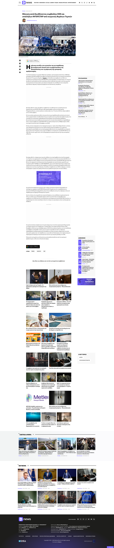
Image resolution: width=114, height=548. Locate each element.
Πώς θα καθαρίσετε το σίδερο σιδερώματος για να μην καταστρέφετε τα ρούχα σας (27, 506)
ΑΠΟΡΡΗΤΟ (111, 547)
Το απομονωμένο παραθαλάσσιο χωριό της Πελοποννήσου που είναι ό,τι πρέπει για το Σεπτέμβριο (88, 268)
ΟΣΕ (44, 251)
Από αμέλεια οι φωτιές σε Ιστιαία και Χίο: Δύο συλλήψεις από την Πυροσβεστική (85, 111)
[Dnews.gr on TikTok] (87, 3)
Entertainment (79, 455)
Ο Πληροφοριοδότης (86, 250)
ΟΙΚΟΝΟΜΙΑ (42, 2)
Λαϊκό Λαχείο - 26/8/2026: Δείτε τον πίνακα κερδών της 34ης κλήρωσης (88, 260)
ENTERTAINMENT (72, 2)
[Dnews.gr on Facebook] (80, 3)
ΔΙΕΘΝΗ (52, 2)
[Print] (20, 72)
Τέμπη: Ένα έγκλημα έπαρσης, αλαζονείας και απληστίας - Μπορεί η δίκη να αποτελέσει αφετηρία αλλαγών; (47, 452)
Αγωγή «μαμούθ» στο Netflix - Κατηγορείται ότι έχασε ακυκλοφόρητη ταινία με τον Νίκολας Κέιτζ (85, 452)
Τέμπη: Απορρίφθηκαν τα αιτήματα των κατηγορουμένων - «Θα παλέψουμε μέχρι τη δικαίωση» (66, 452)
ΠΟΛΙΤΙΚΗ (36, 2)
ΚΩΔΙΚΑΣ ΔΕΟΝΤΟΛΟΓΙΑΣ (78, 536)
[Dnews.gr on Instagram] (84, 3)
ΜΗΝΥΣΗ (39, 251)
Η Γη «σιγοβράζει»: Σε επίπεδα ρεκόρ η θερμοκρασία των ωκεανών (32, 424)
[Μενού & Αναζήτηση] (20, 3)
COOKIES (70, 536)
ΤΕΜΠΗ (32, 251)
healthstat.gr (79, 488)
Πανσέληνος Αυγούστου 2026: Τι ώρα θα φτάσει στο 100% (88, 241)
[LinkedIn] (20, 66)
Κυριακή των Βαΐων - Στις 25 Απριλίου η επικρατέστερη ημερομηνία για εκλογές (64, 303)
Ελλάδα (23, 11)
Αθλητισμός (80, 90)
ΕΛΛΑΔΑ (48, 2)
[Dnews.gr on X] (82, 3)
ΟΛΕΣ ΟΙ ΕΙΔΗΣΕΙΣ (72, 519)
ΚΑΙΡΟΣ (80, 357)
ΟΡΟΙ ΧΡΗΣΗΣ (35, 536)
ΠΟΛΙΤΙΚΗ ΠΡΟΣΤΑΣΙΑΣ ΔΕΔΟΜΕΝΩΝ (47, 536)
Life (79, 83)
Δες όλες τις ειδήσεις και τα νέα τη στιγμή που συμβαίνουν (49, 261)
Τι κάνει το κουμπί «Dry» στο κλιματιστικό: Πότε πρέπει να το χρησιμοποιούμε (48, 424)
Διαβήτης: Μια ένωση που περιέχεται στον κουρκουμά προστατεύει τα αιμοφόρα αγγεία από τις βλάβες (47, 506)
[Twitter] (20, 63)
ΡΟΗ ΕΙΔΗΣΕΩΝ (82, 78)
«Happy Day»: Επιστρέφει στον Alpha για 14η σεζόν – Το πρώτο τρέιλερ (88, 254)
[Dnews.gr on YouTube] (92, 3)
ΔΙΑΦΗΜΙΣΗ (27, 536)
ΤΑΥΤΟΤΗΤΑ (21, 536)
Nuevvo (59, 541)
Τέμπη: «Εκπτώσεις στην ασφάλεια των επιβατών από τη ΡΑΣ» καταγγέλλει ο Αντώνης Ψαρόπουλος (27, 452)
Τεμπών (45, 78)
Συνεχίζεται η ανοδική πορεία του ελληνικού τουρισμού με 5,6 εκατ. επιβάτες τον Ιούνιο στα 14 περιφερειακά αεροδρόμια (63, 346)
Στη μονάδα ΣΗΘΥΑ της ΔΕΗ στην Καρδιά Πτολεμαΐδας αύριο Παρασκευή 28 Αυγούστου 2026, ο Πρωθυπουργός (27, 484)
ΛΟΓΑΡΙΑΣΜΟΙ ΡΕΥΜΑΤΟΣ (84, 360)
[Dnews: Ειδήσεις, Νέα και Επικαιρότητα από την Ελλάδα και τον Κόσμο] (27, 2)
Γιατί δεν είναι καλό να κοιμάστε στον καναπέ (60, 368)
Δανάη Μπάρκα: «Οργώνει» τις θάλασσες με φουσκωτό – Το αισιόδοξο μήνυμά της (85, 94)
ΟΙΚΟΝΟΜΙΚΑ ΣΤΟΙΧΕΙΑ (90, 536)
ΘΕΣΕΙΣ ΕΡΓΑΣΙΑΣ (63, 2)
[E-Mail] (20, 69)
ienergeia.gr (20, 488)
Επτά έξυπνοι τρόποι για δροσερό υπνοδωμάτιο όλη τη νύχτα (63, 424)
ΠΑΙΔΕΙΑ (56, 2)
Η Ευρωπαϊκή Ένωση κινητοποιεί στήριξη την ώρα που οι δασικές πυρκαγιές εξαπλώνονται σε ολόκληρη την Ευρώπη (86, 506)
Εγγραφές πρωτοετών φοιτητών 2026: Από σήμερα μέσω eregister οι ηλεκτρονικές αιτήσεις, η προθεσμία (48, 305)
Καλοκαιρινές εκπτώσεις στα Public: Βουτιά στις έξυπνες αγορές (33, 345)
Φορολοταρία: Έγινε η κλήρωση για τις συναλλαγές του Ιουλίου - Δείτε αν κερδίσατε (86, 100)
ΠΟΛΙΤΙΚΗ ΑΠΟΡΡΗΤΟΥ (61, 536)
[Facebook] (20, 60)
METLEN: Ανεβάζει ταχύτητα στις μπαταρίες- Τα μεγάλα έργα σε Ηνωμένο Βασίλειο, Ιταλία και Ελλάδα (35, 408)
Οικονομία (80, 102)
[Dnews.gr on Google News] (89, 3)
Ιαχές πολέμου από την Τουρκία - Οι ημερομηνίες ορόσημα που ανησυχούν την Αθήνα (36, 286)
